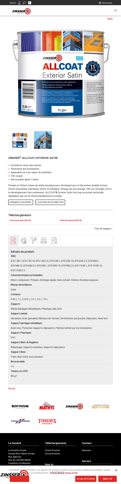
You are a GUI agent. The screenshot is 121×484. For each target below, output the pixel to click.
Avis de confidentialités (19, 460)
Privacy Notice (57, 473)
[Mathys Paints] (47, 405)
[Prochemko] (20, 421)
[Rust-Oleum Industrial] (20, 406)
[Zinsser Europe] (74, 406)
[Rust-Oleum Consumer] (100, 406)
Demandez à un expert (21, 202)
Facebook (29, 2)
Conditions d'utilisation (19, 463)
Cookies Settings (19, 479)
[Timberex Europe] (47, 421)
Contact (19, 3)
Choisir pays (107, 3)
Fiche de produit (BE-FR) (20, 220)
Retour (11, 388)
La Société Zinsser (17, 450)
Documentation (52, 453)
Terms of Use (71, 473)
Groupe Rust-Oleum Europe (21, 453)
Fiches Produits (52, 450)
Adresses (86, 450)
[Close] (116, 470)
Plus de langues (103, 228)
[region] (60, 475)
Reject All (107, 479)
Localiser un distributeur (50, 202)
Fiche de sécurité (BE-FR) (70, 220)
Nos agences (14, 457)
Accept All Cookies (86, 479)
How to (49, 464)
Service (13, 3)
